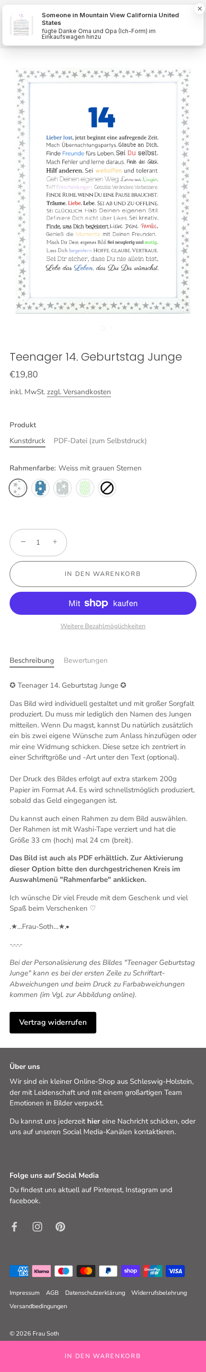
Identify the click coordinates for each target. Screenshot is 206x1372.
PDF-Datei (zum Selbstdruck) (100, 440)
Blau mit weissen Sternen (40, 488)
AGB (52, 1293)
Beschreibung (32, 660)
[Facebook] (14, 1226)
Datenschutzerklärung (95, 1293)
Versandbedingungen (38, 1306)
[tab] (37, 660)
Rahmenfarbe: (76, 468)
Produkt (23, 425)
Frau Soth (46, 1333)
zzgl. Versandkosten (79, 392)
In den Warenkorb (103, 1356)
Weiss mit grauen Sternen (18, 488)
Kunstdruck (28, 440)
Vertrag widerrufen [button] (53, 1022)
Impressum (25, 1293)
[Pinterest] (60, 1226)
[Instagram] (37, 1226)
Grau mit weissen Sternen (62, 488)
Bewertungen (86, 660)
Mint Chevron (85, 488)
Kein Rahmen (107, 488)
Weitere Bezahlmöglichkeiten (103, 626)
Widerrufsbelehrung (159, 1293)
